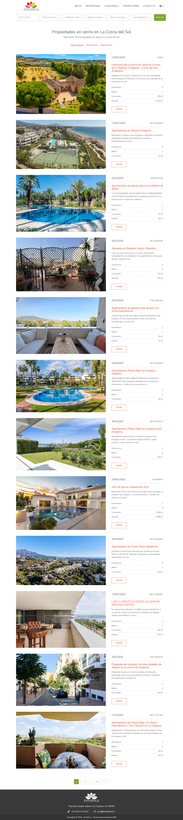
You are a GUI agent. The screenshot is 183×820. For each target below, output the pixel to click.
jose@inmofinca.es (106, 811)
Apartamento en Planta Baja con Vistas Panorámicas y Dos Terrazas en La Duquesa (136, 724)
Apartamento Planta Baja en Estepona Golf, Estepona (137, 430)
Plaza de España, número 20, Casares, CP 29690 (91, 806)
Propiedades (93, 6)
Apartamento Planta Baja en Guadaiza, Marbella (134, 372)
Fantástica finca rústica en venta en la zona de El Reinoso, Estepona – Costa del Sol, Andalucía (136, 68)
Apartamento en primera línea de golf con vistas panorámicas (135, 309)
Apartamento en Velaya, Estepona (131, 130)
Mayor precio (106, 45)
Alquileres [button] (111, 6)
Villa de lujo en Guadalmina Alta (130, 487)
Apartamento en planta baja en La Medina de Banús (137, 187)
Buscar (160, 17)
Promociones (131, 6)
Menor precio (92, 45)
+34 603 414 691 (80, 811)
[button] (161, 6)
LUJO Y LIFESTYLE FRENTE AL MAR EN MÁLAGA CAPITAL (136, 603)
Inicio (78, 6)
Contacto (149, 6)
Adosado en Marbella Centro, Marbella (134, 248)
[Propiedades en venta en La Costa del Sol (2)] (102, 781)
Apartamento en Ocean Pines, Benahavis (135, 546)
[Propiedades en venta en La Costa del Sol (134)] (106, 781)
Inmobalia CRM (110, 817)
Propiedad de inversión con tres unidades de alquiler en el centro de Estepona (136, 666)
